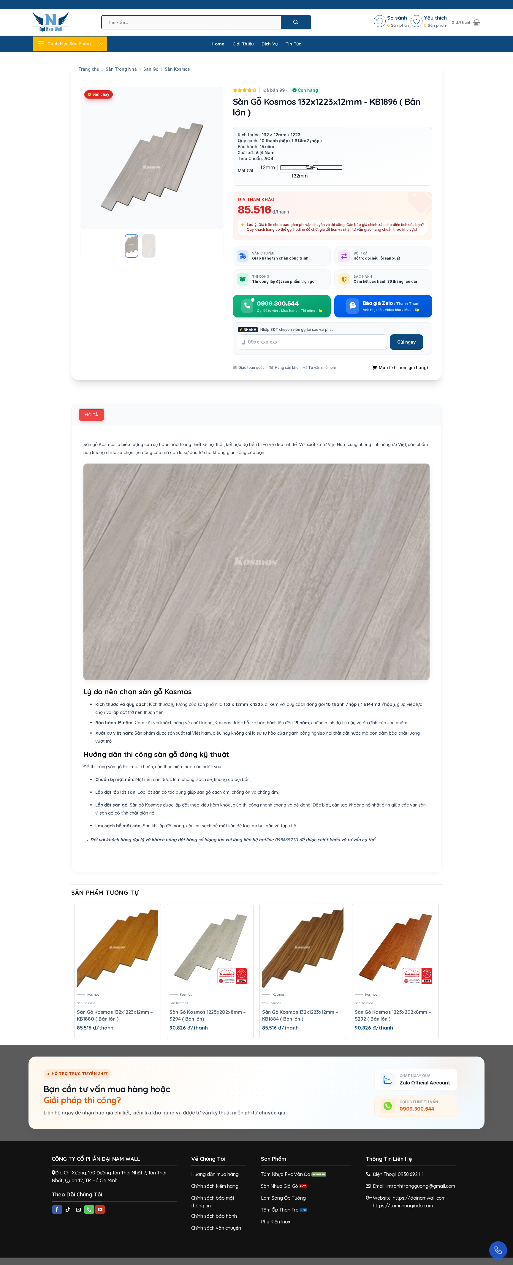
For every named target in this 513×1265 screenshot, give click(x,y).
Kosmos (93, 994)
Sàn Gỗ (150, 69)
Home (218, 44)
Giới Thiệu (243, 44)
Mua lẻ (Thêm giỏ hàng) (403, 367)
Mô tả (91, 415)
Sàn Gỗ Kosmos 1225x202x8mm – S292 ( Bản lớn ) (393, 1015)
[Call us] (89, 1209)
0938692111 (286, 839)
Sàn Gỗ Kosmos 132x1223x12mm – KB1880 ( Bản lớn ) (115, 1015)
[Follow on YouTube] (100, 1209)
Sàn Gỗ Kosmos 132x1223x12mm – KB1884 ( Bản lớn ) (300, 1015)
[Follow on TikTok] (68, 1209)
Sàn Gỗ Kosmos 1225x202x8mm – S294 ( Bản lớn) (208, 1015)
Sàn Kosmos (177, 69)
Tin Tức (293, 44)
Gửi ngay (406, 341)
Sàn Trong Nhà (121, 69)
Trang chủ (88, 69)
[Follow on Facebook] (57, 1209)
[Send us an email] (78, 1209)
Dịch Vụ (270, 44)
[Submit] (296, 22)
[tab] (91, 415)
